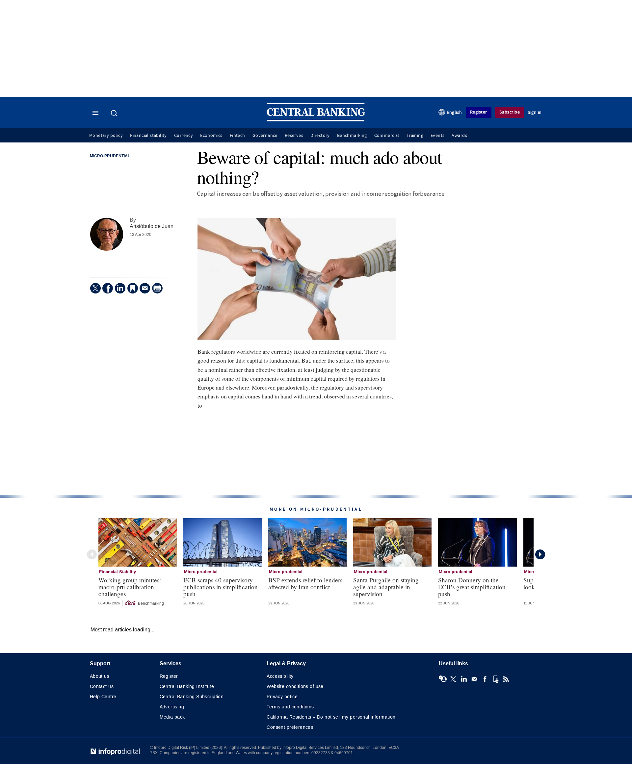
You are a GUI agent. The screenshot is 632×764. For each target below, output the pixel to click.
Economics (211, 136)
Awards (459, 136)
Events (437, 136)
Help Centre (103, 697)
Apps (495, 679)
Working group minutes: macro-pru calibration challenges (129, 586)
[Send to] (145, 288)
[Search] (115, 113)
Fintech (237, 136)
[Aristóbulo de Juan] (106, 234)
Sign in (535, 112)
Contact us (102, 686)
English (454, 112)
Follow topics (443, 679)
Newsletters (474, 679)
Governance (264, 136)
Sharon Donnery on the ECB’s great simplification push (472, 586)
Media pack (172, 717)
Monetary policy (106, 136)
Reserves (294, 136)
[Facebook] (107, 288)
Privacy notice (282, 697)
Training (415, 136)
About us (99, 676)
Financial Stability (117, 572)
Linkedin (464, 679)
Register (478, 112)
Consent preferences (290, 727)
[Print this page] (157, 288)
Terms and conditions (290, 707)
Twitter (453, 679)
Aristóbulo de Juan (151, 226)
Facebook (485, 679)
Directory (320, 136)
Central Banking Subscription (192, 697)
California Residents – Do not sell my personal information (331, 717)
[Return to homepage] (316, 119)
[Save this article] (132, 288)
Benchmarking (352, 136)
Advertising (172, 707)
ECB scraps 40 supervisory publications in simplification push (220, 586)
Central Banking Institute (187, 686)
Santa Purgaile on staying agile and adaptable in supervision (386, 586)
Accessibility (280, 676)
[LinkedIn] (120, 288)
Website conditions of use (295, 686)
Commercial (386, 136)
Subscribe (509, 112)
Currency (183, 136)
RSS (506, 679)
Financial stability (148, 136)
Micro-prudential (110, 156)
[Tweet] (95, 288)
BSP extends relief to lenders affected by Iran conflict (305, 583)
